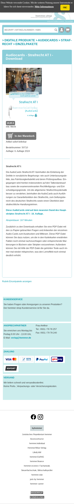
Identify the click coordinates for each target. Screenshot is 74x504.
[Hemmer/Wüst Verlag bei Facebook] (33, 419)
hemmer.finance (37, 461)
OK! (65, 7)
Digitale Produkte (19, 40)
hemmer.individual (37, 443)
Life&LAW (37, 452)
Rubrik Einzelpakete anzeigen (17, 281)
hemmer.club (37, 475)
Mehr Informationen (44, 6)
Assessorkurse (37, 439)
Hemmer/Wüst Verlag (37, 448)
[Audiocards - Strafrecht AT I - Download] (24, 117)
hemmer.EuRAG (37, 457)
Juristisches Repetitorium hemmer (37, 434)
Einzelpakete (26, 44)
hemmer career (37, 484)
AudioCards (48, 40)
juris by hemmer (37, 479)
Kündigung (37, 497)
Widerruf (37, 493)
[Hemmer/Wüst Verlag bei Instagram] (40, 419)
